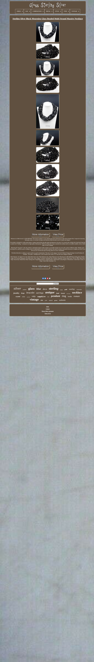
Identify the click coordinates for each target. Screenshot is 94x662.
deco (45, 289)
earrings (39, 293)
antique (49, 292)
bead (57, 293)
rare (48, 296)
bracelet (30, 292)
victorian (79, 289)
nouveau (68, 293)
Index (47, 306)
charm (61, 289)
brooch (63, 293)
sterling (53, 288)
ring (64, 296)
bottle (70, 296)
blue (38, 288)
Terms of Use (48, 313)
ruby (34, 296)
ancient (28, 296)
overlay (72, 289)
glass (31, 288)
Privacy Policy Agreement (48, 311)
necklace (77, 292)
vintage (34, 299)
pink (46, 300)
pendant (55, 295)
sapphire (41, 296)
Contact (48, 309)
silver (17, 288)
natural (51, 300)
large (23, 293)
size (42, 300)
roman (77, 296)
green (55, 300)
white (23, 296)
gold (66, 289)
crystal (18, 296)
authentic (62, 300)
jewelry (16, 293)
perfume (24, 289)
